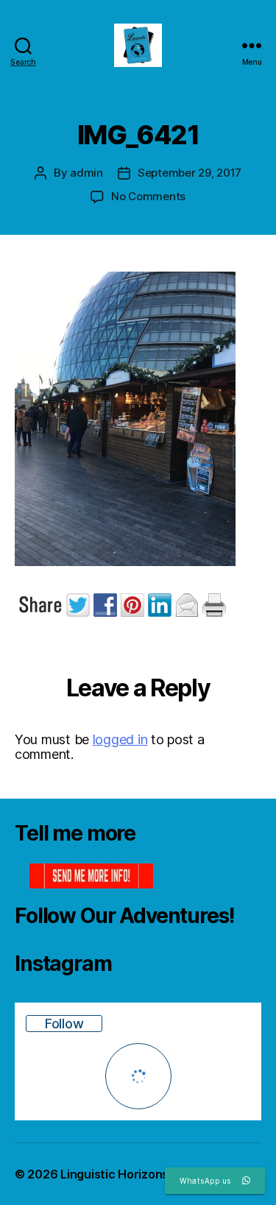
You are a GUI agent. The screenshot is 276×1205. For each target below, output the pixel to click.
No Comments (148, 196)
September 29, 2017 (189, 173)
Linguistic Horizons (114, 1174)
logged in (120, 739)
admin (86, 173)
